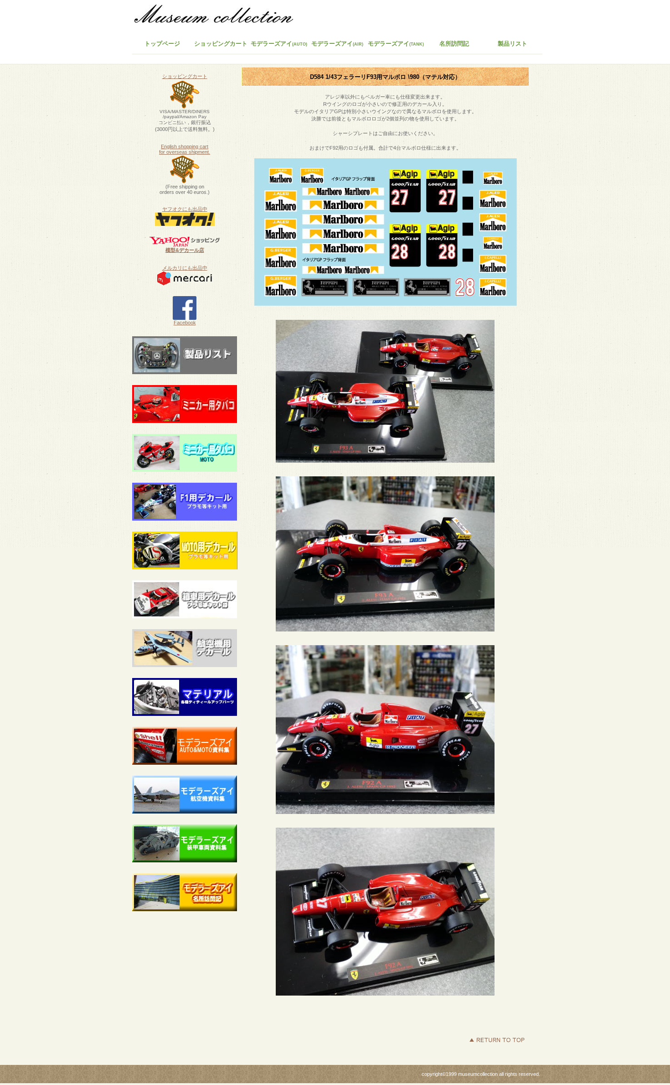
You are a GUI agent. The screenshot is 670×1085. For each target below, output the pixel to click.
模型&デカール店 (184, 250)
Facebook (185, 322)
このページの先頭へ (496, 1039)
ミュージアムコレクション (218, 16)
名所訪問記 (454, 43)
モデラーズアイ (396, 43)
